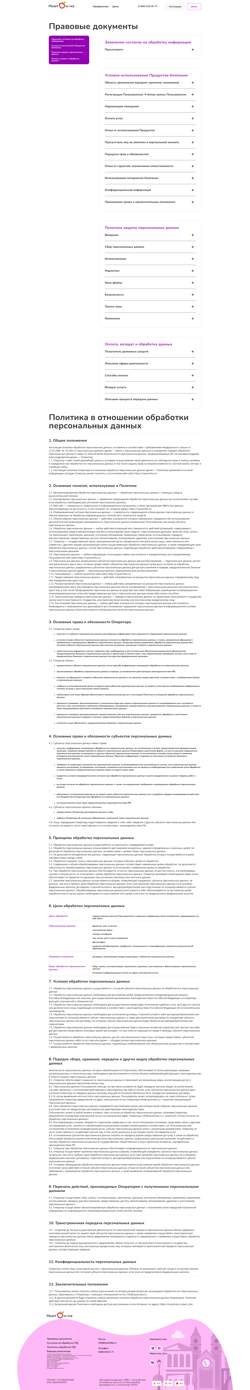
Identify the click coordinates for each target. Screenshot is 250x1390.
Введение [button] (111, 235)
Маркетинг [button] (112, 271)
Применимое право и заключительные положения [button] (140, 202)
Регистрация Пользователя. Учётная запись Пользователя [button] (145, 94)
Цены (115, 6)
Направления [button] (100, 6)
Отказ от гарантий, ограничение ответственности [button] (139, 166)
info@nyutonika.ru (107, 1342)
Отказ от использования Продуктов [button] (130, 130)
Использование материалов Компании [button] (131, 178)
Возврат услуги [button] (115, 387)
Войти (194, 6)
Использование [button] (115, 259)
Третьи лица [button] (113, 306)
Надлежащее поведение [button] (122, 106)
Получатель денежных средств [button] (126, 351)
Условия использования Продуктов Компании (68, 46)
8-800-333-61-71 (147, 6)
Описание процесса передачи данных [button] (131, 399)
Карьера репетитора (59, 1351)
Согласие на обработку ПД (62, 1342)
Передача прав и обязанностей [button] (126, 154)
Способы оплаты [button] (116, 375)
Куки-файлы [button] (113, 283)
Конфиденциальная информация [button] (128, 190)
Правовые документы (59, 1338)
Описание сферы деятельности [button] (126, 363)
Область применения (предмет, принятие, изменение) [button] (142, 83)
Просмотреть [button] (114, 49)
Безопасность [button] (114, 295)
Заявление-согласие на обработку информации (67, 40)
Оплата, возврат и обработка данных (65, 59)
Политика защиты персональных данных (67, 53)
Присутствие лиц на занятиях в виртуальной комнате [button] (142, 142)
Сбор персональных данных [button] (124, 247)
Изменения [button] (112, 318)
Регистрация (175, 6)
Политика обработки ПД (61, 1347)
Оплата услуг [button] (114, 118)
